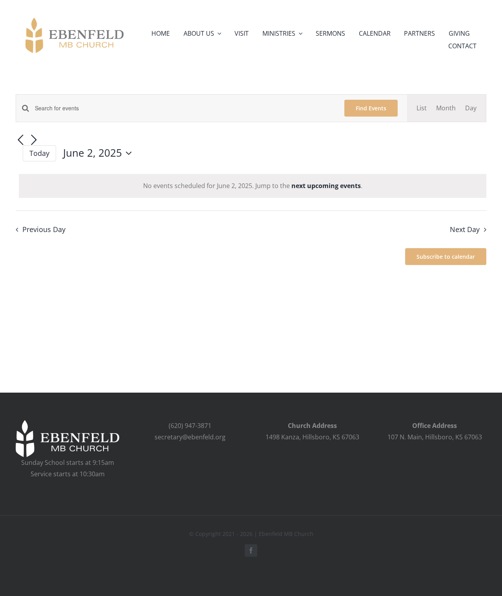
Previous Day (43, 229)
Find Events (371, 108)
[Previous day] (20, 140)
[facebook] (251, 550)
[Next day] (33, 140)
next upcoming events (326, 185)
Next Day (465, 229)
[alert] (252, 186)
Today (39, 153)
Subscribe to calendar (446, 256)
